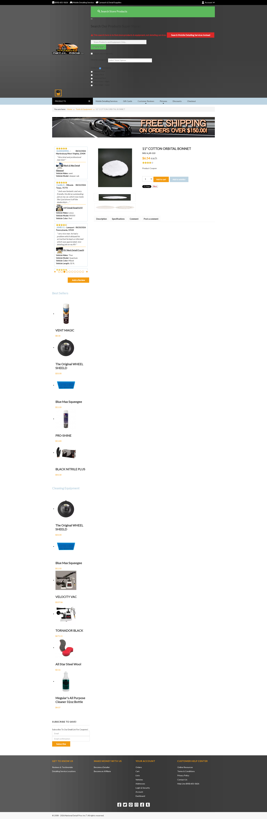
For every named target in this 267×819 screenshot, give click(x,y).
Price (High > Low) (101, 85)
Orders (139, 767)
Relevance (106, 68)
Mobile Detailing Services (107, 101)
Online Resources (185, 767)
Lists (138, 775)
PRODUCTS (60, 101)
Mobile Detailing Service (83, 2)
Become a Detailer (102, 767)
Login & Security (143, 788)
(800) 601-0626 (61, 2)
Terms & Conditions (186, 771)
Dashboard (140, 796)
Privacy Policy (183, 775)
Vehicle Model (62, 176)
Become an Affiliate (102, 771)
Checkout (191, 101)
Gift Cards (127, 101)
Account (139, 792)
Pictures (163, 101)
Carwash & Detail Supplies (109, 2)
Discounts (177, 101)
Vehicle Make (62, 173)
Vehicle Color (62, 218)
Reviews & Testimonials (62, 767)
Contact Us (182, 779)
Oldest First (98, 74)
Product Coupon (149, 168)
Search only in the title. (103, 53)
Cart (137, 771)
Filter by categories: (99, 60)
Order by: (95, 68)
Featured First (99, 78)
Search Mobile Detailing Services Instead (190, 35)
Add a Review (78, 280)
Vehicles (139, 779)
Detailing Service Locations (64, 771)
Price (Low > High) (101, 81)
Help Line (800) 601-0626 (188, 783)
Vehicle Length (62, 263)
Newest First (99, 71)
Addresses (140, 783)
